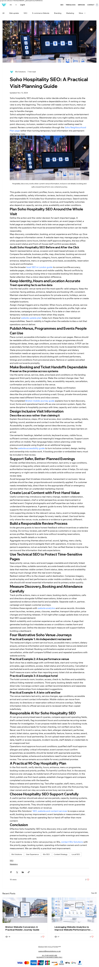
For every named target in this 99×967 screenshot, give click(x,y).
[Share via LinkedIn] (23, 872)
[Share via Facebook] (11, 872)
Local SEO (76, 854)
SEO (25, 13)
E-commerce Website (40, 13)
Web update (14, 13)
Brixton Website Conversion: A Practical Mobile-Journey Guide (22, 928)
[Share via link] (29, 872)
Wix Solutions (16, 854)
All (3, 13)
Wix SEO (46, 854)
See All (94, 893)
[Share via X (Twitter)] (17, 872)
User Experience (32, 854)
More (81, 13)
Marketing (70, 13)
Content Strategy (60, 854)
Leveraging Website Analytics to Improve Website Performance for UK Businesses (72, 928)
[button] (97, 5)
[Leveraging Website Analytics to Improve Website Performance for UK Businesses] (74, 910)
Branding (57, 13)
